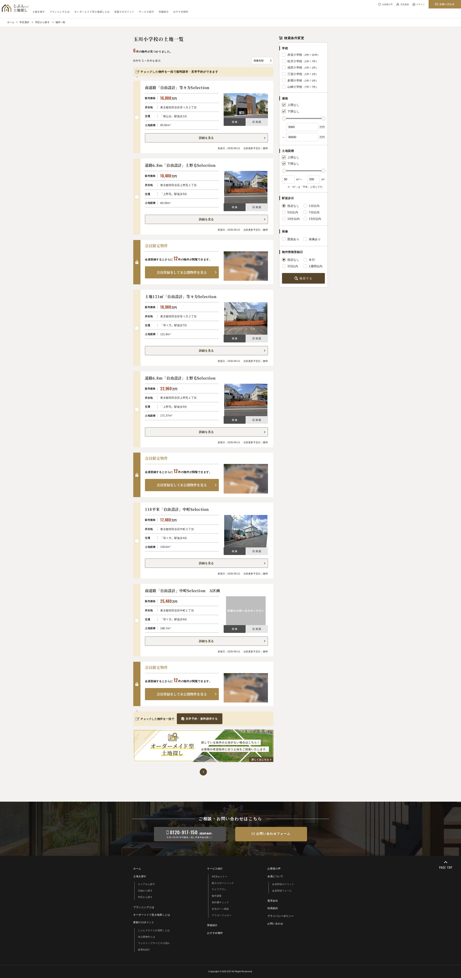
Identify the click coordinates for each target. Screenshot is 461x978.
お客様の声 (387, 4)
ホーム (137, 868)
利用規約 (272, 908)
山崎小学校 (294, 86)
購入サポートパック (223, 883)
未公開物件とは (146, 936)
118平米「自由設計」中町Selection (177, 509)
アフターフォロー (221, 915)
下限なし (293, 111)
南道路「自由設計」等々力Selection (177, 87)
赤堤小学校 (294, 54)
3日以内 (292, 266)
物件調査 (216, 896)
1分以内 (314, 205)
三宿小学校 (294, 74)
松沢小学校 (294, 61)
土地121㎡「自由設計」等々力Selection (181, 296)
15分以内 (315, 218)
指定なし (293, 205)
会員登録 (404, 4)
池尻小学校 (294, 67)
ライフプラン (219, 889)
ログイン (420, 4)
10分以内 (293, 218)
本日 (312, 259)
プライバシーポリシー (280, 916)
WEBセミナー (219, 876)
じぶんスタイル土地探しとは (154, 930)
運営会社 (272, 900)
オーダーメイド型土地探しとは (92, 11)
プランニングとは (60, 11)
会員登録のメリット (283, 884)
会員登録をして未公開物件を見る (182, 272)
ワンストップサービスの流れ (154, 943)
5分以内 (292, 212)
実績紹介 (164, 11)
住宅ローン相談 (220, 908)
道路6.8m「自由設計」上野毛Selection (180, 165)
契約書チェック (220, 902)
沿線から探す (145, 890)
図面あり (293, 239)
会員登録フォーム (282, 890)
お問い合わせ (275, 923)
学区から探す (145, 897)
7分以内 (314, 212)
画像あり (315, 239)
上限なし (293, 104)
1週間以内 (316, 266)
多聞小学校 (294, 80)
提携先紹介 (144, 949)
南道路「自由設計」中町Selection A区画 (182, 590)
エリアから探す (146, 884)
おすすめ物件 (180, 11)
